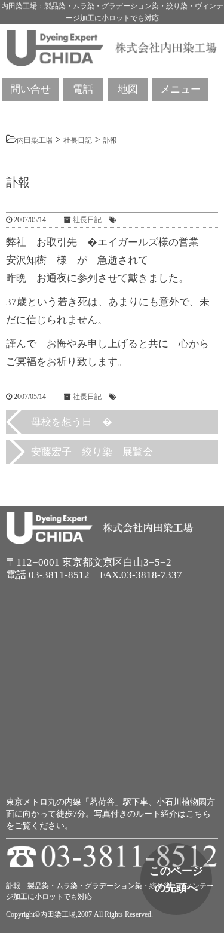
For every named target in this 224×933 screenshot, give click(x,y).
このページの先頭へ (176, 879)
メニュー (180, 89)
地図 (128, 89)
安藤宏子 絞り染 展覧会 (92, 452)
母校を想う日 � (71, 422)
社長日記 (87, 220)
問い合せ (30, 89)
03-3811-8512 (59, 575)
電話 (83, 89)
